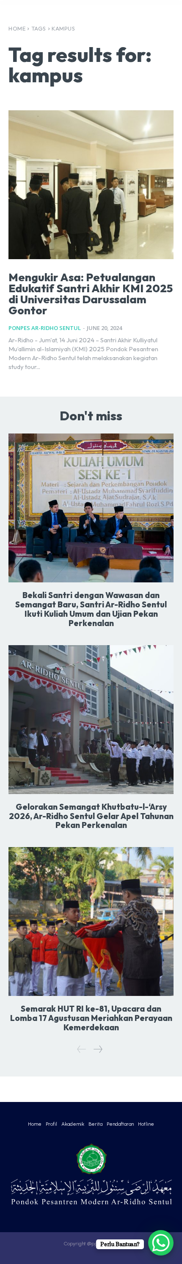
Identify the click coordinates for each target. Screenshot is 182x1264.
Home (16, 28)
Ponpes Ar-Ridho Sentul (44, 328)
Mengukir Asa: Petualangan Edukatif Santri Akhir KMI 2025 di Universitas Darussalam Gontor (90, 293)
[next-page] (97, 1049)
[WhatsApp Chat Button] (161, 1243)
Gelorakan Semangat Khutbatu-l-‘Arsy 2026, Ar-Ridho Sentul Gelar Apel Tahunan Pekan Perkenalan (91, 816)
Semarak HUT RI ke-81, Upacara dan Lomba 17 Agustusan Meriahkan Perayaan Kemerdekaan (91, 1018)
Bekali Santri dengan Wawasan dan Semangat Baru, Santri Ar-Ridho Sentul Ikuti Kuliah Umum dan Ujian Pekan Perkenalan (91, 609)
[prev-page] (81, 1049)
